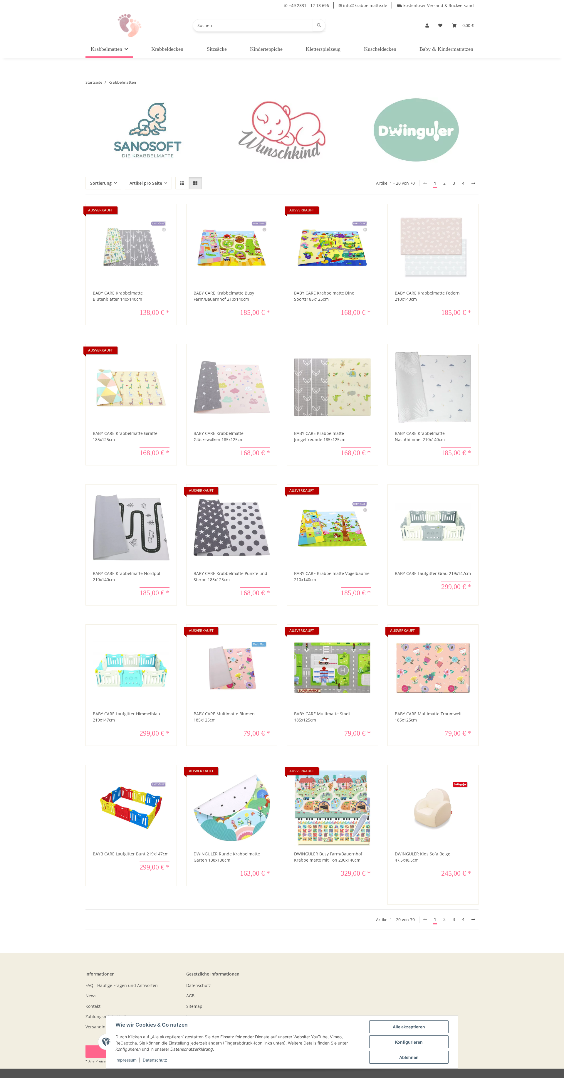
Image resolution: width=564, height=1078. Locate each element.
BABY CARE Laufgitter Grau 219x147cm (433, 573)
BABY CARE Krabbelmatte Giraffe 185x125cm (125, 436)
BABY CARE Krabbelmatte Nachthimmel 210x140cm (420, 436)
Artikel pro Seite (146, 183)
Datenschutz (155, 1059)
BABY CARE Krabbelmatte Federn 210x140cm (427, 296)
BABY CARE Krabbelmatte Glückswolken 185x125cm (219, 436)
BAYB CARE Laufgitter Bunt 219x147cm (131, 854)
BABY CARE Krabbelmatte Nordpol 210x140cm (126, 576)
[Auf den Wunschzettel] (166, 214)
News (90, 995)
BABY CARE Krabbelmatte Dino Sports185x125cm (324, 296)
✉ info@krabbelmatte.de (362, 5)
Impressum (126, 1059)
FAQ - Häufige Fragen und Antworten (121, 985)
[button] (427, 25)
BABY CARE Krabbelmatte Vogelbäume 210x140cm (332, 576)
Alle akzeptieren (409, 1026)
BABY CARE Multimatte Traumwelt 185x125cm (428, 717)
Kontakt (92, 1006)
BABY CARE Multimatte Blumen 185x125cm (224, 717)
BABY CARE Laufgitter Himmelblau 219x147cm (126, 717)
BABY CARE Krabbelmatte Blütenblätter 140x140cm (118, 296)
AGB (190, 995)
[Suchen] (319, 25)
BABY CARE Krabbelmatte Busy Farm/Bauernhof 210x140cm (224, 296)
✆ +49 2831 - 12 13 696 (306, 5)
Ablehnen (409, 1057)
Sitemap (194, 1006)
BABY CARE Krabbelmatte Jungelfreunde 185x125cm (319, 436)
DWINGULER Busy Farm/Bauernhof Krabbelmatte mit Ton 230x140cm (328, 857)
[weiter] (473, 183)
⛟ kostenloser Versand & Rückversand (435, 5)
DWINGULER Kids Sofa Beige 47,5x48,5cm (422, 857)
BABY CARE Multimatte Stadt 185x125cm (322, 717)
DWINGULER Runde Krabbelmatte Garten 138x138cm (227, 857)
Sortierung (101, 183)
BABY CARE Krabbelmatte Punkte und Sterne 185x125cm (230, 576)
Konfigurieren (409, 1042)
